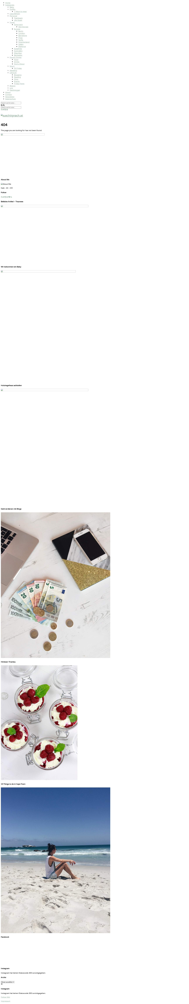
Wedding (13, 70)
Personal (13, 16)
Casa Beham (15, 14)
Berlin (20, 31)
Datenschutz (10, 99)
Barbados (18, 55)
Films (16, 79)
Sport (12, 66)
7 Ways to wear (20, 11)
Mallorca (22, 46)
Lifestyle (13, 73)
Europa (17, 29)
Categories (9, 5)
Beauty (12, 86)
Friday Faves (19, 84)
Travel (12, 22)
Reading (17, 77)
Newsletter (9, 97)
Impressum (5, 1001)
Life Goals (18, 20)
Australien (18, 51)
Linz (11, 88)
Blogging (17, 75)
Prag (20, 38)
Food (16, 60)
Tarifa (20, 40)
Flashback (18, 18)
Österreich (18, 25)
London (21, 33)
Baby (12, 7)
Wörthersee (23, 27)
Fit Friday (18, 68)
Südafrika (18, 49)
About (7, 92)
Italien (20, 44)
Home (7, 3)
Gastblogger (15, 90)
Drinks (16, 62)
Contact (8, 95)
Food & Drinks (15, 57)
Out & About (19, 64)
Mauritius (18, 53)
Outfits (12, 9)
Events (17, 81)
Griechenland (23, 42)
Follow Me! (5, 997)
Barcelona (22, 36)
